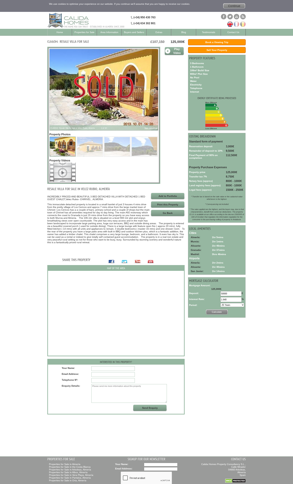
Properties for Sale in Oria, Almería (67, 480)
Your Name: (121, 464)
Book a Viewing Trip (216, 42)
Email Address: (123, 468)
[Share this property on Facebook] (112, 260)
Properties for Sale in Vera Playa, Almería (71, 475)
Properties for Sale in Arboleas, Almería (70, 469)
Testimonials (208, 32)
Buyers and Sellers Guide (134, 33)
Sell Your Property (217, 50)
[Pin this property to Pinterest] (151, 260)
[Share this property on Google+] (138, 260)
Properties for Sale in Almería (64, 464)
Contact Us (233, 32)
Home (59, 32)
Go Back (168, 213)
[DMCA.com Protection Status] (235, 482)
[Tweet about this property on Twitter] (125, 260)
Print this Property (167, 204)
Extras (158, 32)
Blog (183, 32)
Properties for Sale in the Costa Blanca (70, 467)
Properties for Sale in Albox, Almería (68, 472)
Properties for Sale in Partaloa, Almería (70, 477)
